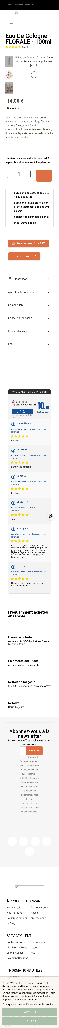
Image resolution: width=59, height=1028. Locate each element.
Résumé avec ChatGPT (30, 243)
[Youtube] (46, 841)
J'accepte (29, 1012)
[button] (24, 22)
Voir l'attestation (23, 411)
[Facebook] (12, 841)
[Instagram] (23, 841)
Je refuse (29, 1021)
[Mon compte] (35, 22)
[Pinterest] (35, 841)
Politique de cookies (13, 1004)
